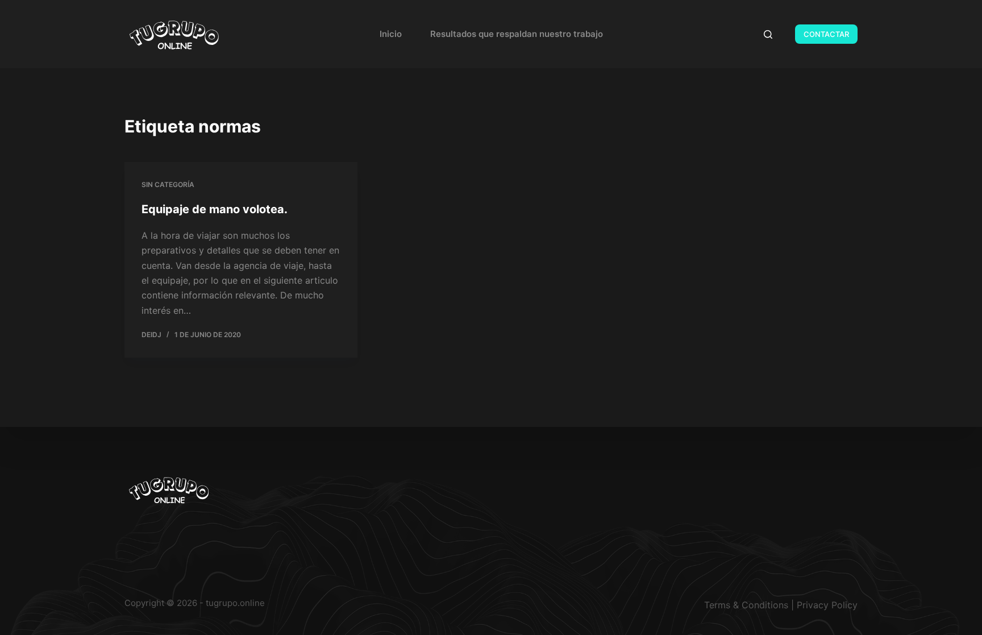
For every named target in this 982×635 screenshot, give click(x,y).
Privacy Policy (827, 605)
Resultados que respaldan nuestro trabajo (516, 33)
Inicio (391, 33)
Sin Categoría (168, 184)
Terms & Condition (744, 605)
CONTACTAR (826, 34)
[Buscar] (768, 34)
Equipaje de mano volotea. (215, 209)
